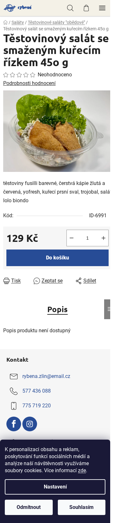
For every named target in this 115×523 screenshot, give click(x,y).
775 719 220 (36, 406)
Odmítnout (29, 507)
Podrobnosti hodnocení (29, 83)
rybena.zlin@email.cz (46, 376)
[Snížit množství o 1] (71, 238)
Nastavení (55, 487)
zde (82, 470)
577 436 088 (36, 391)
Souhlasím (81, 507)
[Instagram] (29, 424)
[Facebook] (13, 424)
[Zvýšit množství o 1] (103, 238)
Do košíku (57, 258)
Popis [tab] (57, 309)
